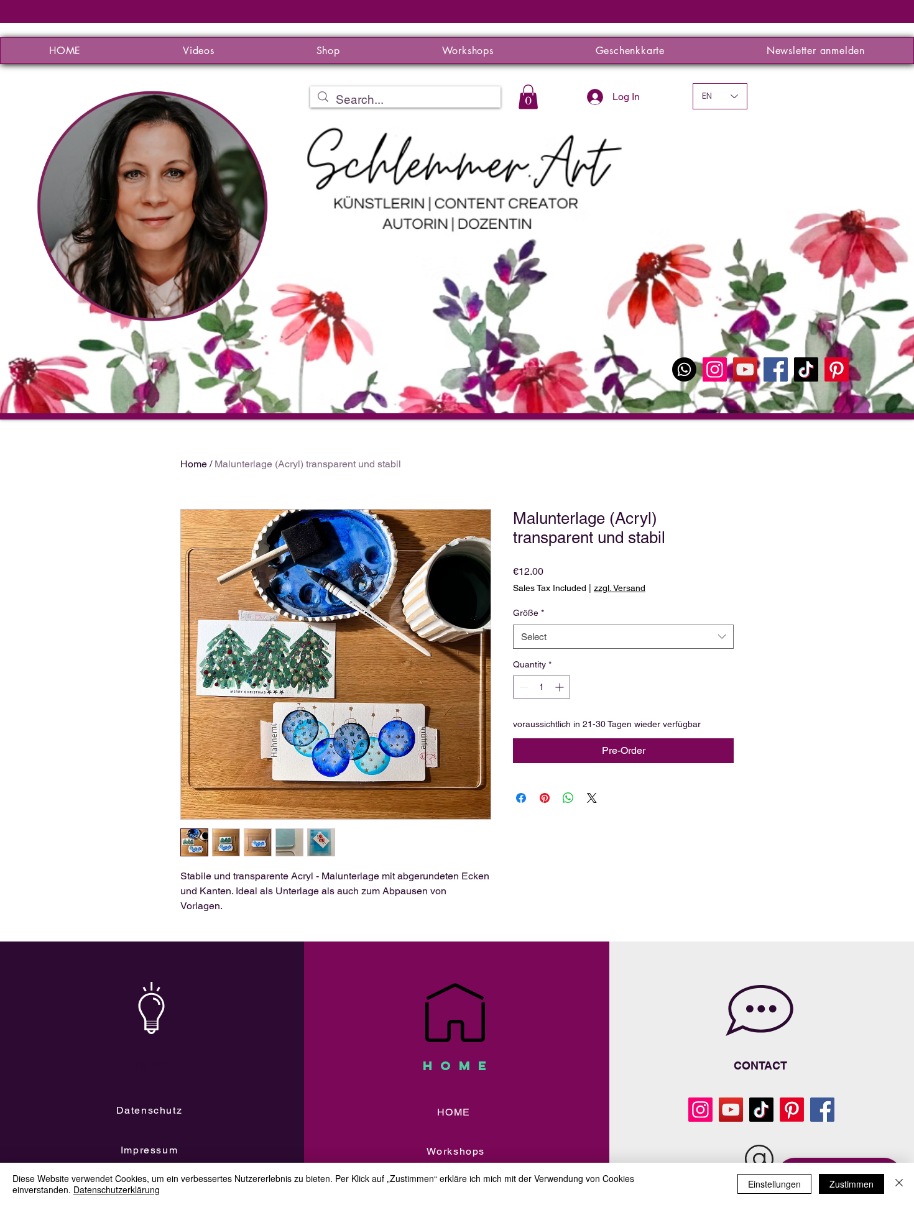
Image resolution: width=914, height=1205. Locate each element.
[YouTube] (745, 369)
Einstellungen (774, 1184)
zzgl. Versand (619, 588)
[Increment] (560, 687)
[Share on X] (591, 797)
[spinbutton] (541, 687)
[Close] (899, 1184)
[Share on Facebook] (521, 797)
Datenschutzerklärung (116, 1189)
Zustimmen (851, 1184)
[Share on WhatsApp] (568, 797)
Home (193, 464)
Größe (528, 613)
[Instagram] (715, 369)
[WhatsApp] (684, 369)
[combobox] (623, 637)
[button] (528, 97)
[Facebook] (776, 369)
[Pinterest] (836, 369)
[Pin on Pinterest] (544, 797)
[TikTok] (806, 369)
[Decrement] (522, 687)
